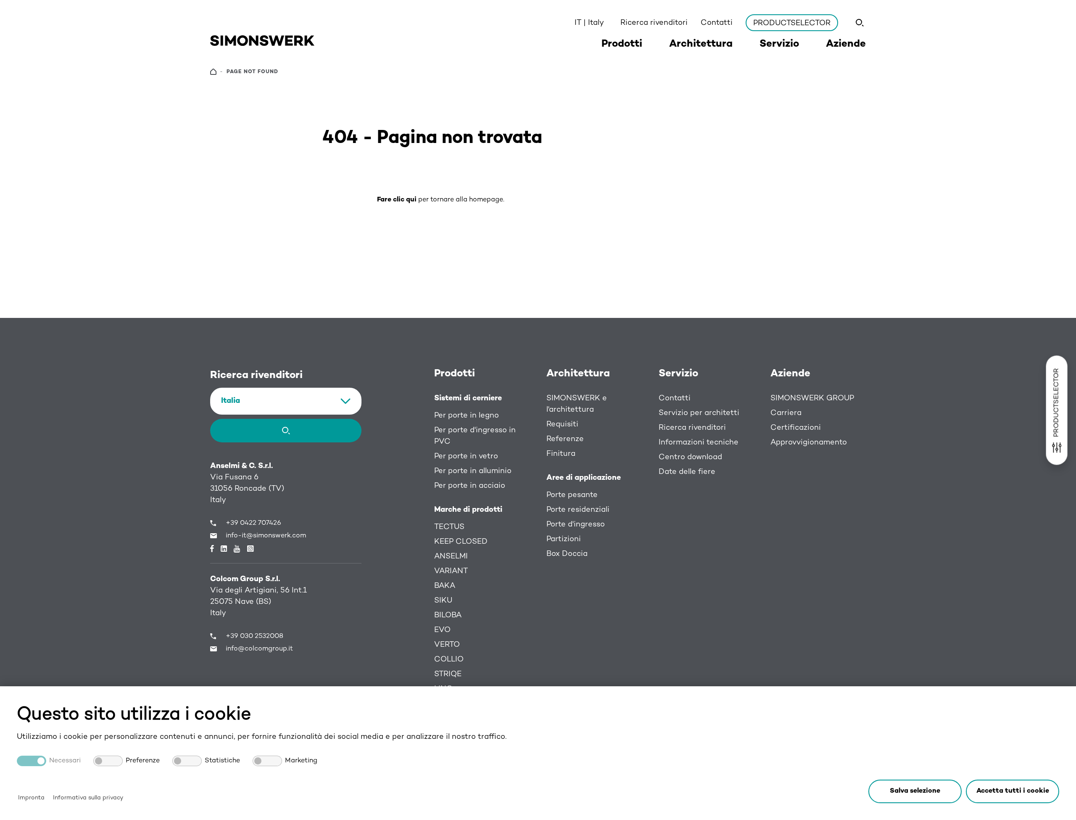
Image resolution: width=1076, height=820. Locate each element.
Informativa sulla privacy (88, 798)
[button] (1012, 791)
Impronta (31, 798)
